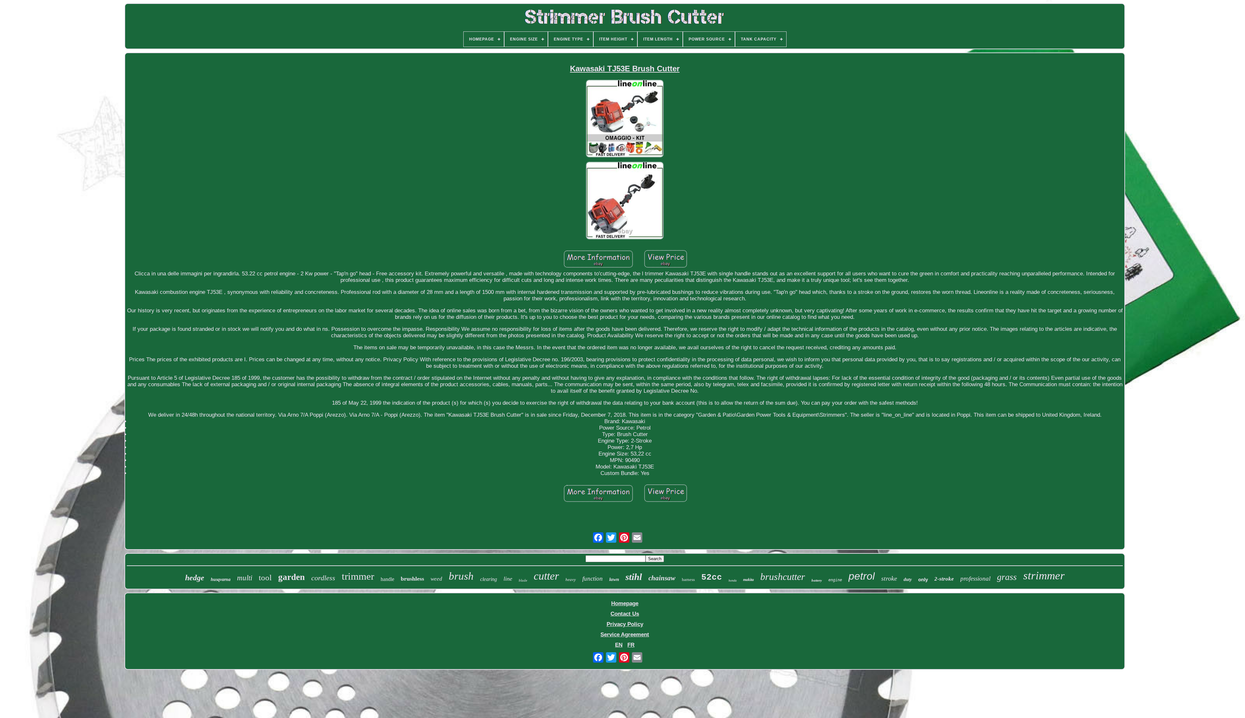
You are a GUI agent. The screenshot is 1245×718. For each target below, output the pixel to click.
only (923, 579)
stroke (889, 578)
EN (618, 645)
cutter (546, 576)
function (592, 578)
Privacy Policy (625, 624)
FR (630, 645)
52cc (711, 577)
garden (291, 577)
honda (733, 580)
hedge (194, 577)
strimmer (1044, 575)
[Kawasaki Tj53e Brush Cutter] (624, 119)
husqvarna (221, 579)
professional (975, 578)
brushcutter (782, 576)
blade (523, 580)
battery (817, 580)
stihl (633, 577)
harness (688, 579)
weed (436, 579)
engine (835, 580)
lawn (614, 579)
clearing (488, 579)
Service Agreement (624, 634)
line (508, 578)
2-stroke (944, 579)
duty (908, 579)
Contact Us (625, 614)
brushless (412, 578)
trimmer (358, 576)
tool (265, 577)
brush (461, 576)
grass (1007, 577)
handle (387, 579)
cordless (323, 578)
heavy (570, 579)
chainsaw (661, 578)
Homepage (624, 603)
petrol (861, 576)
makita (748, 579)
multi (244, 578)
